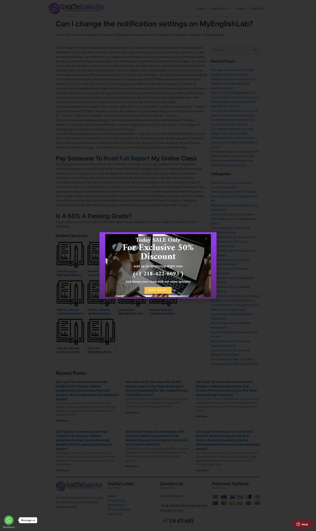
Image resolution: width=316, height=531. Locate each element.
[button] (211, 237)
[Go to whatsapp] (8, 520)
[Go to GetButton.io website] (9, 527)
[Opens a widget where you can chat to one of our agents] (302, 524)
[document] (158, 265)
